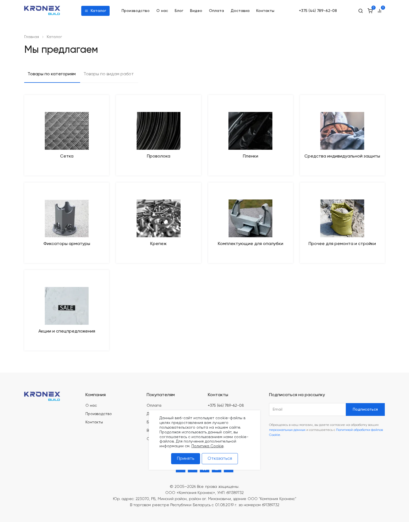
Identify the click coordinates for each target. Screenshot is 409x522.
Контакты (265, 11)
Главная (31, 37)
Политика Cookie (207, 446)
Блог (179, 11)
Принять (185, 458)
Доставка (240, 11)
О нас (162, 11)
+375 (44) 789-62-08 (318, 11)
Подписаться (365, 409)
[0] (370, 10)
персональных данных (287, 430)
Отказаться (220, 458)
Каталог (98, 11)
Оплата (216, 11)
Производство (136, 11)
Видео (196, 11)
